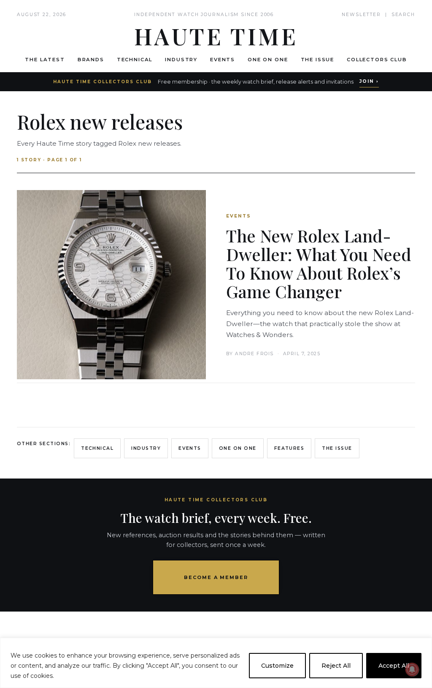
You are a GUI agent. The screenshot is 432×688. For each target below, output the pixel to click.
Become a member (216, 577)
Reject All (336, 665)
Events (222, 60)
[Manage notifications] (412, 669)
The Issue (318, 60)
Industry (181, 60)
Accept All (393, 665)
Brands (91, 60)
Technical (135, 60)
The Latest (45, 60)
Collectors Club (377, 60)
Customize (277, 665)
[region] (216, 663)
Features (289, 448)
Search (403, 14)
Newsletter (361, 14)
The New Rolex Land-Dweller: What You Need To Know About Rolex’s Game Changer (318, 263)
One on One (268, 60)
